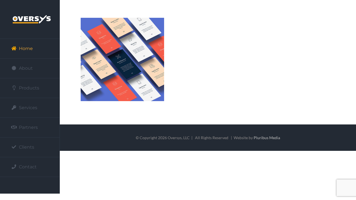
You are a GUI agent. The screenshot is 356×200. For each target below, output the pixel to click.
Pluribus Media (267, 137)
